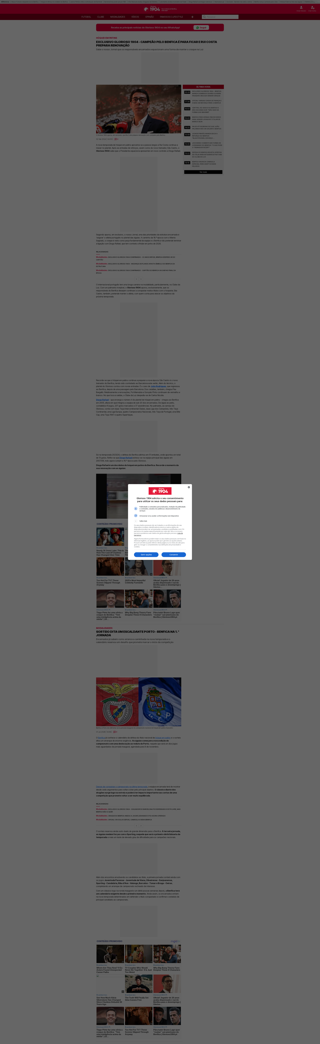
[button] (160, 521)
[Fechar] (188, 487)
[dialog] (160, 522)
